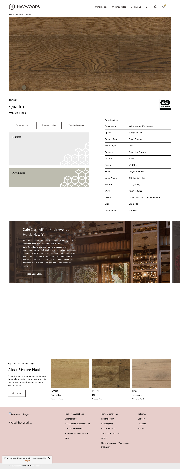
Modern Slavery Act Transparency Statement (115, 445)
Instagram (142, 414)
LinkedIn (141, 419)
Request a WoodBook (74, 414)
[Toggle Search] (147, 7)
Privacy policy (107, 424)
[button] (155, 7)
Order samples (71, 419)
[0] (163, 7)
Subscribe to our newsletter (76, 433)
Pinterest (141, 429)
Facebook (142, 424)
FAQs (67, 438)
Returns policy (107, 419)
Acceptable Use (108, 429)
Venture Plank (13, 14)
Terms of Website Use (110, 433)
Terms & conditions (109, 414)
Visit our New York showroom (77, 424)
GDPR (104, 438)
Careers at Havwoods (74, 429)
